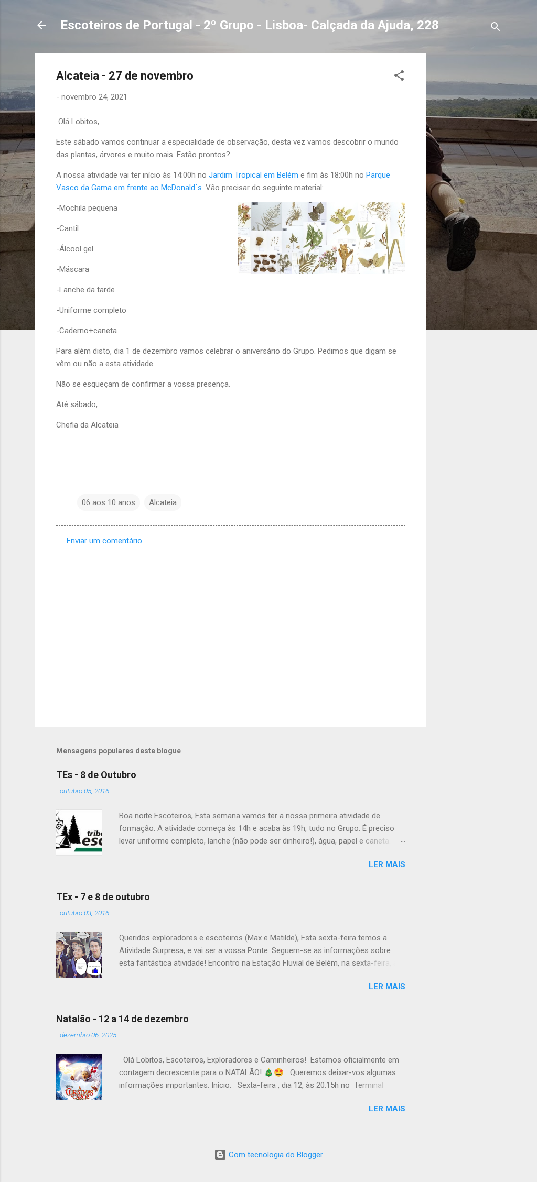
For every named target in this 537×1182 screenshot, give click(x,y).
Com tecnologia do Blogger (275, 1154)
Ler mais (387, 864)
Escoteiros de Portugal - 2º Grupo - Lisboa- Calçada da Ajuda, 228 (249, 25)
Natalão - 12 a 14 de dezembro (122, 1018)
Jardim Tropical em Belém (253, 175)
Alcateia (163, 502)
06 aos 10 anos (108, 502)
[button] (399, 77)
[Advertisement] (468, 210)
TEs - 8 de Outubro (96, 774)
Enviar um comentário (104, 540)
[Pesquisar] (495, 29)
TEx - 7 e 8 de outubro (103, 896)
